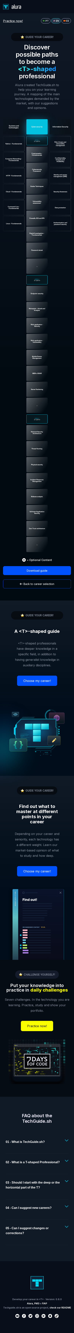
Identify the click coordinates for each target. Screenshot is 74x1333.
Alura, (30, 1303)
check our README (60, 1307)
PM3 (36, 1303)
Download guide (37, 570)
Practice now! (13, 21)
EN (57, 20)
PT (47, 20)
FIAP (44, 1303)
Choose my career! (37, 681)
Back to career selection (39, 584)
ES (67, 20)
